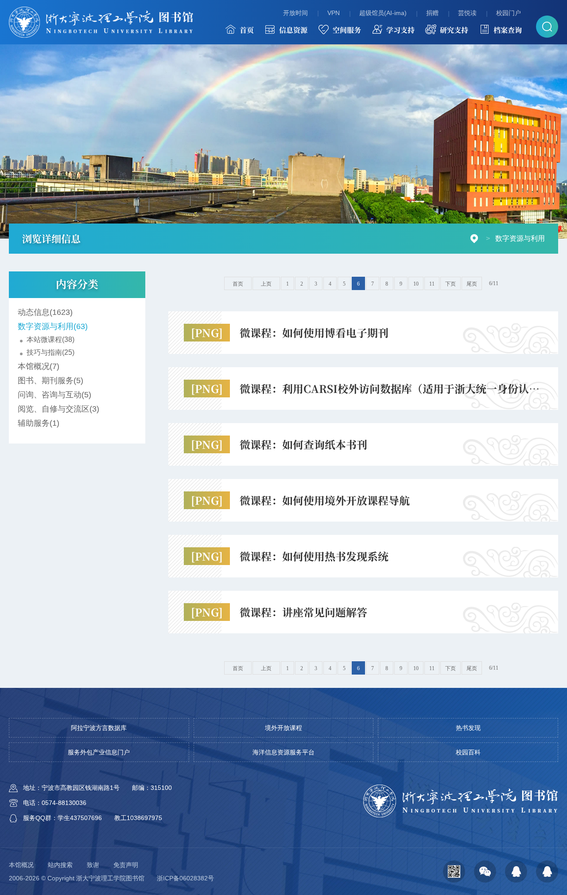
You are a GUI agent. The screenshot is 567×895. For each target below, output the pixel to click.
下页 (450, 284)
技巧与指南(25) (50, 352)
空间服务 (347, 30)
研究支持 (454, 30)
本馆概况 (21, 864)
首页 (247, 30)
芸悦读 (467, 12)
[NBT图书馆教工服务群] (547, 871)
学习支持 (400, 30)
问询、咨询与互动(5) (54, 394)
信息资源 (293, 30)
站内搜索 (60, 864)
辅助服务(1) (38, 423)
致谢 (93, 864)
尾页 (471, 284)
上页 (266, 284)
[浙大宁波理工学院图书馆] (101, 22)
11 (432, 284)
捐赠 (432, 12)
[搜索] (547, 27)
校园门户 (508, 12)
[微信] (485, 871)
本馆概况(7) (38, 366)
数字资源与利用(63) (53, 326)
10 (416, 284)
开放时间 (295, 12)
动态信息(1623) (45, 312)
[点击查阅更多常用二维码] (454, 871)
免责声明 (125, 864)
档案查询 (507, 30)
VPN (333, 12)
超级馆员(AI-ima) (383, 12)
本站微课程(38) (50, 339)
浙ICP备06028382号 (185, 878)
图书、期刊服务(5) (50, 380)
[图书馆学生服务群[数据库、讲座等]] (516, 871)
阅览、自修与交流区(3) (58, 408)
